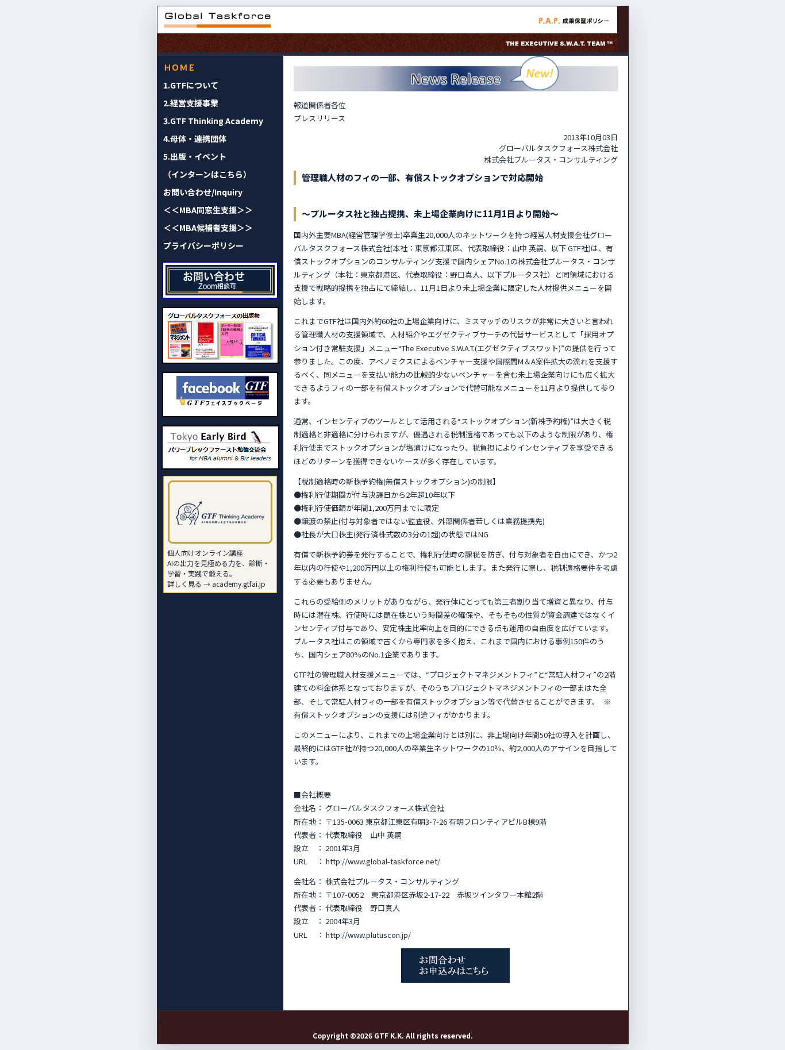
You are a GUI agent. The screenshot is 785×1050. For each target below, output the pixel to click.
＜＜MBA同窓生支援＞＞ (208, 210)
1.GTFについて (190, 85)
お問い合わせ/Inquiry (203, 192)
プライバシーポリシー (203, 245)
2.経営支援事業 (190, 103)
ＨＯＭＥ (179, 67)
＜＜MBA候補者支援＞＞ (208, 227)
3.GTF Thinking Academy (213, 120)
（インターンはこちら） (207, 174)
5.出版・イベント (194, 156)
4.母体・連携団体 (194, 138)
